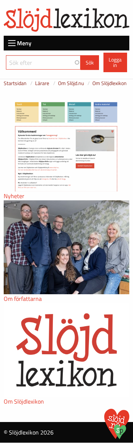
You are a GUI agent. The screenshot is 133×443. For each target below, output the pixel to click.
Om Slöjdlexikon (109, 83)
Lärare (42, 83)
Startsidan (15, 83)
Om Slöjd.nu (71, 83)
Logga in (115, 62)
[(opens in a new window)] (120, 437)
